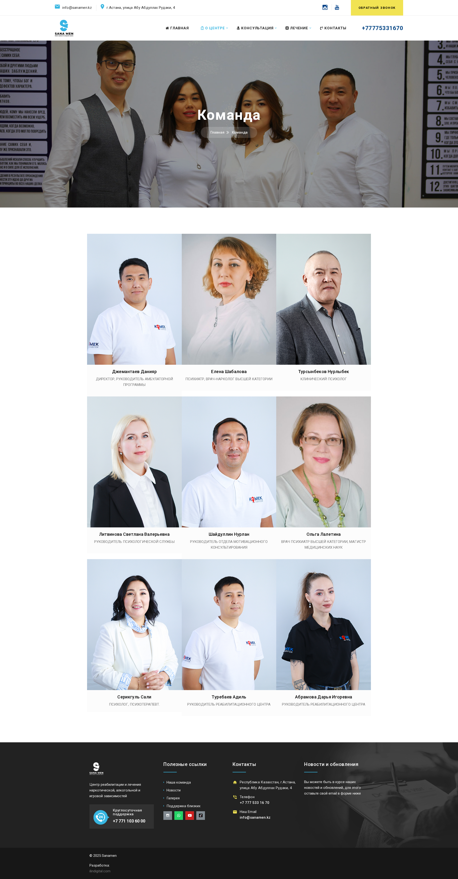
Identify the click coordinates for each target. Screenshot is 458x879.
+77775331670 (382, 28)
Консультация (257, 28)
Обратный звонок (377, 8)
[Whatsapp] (178, 815)
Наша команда (179, 782)
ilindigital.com (99, 871)
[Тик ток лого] (200, 815)
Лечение (299, 28)
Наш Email (248, 812)
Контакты (335, 28)
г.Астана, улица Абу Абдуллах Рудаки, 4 (141, 7)
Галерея (173, 798)
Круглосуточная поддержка (127, 812)
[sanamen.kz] (64, 28)
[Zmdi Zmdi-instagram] (167, 815)
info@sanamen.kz (77, 7)
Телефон (247, 797)
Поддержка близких (183, 806)
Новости (174, 790)
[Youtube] (335, 7)
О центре (215, 28)
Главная (179, 28)
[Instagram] (325, 7)
